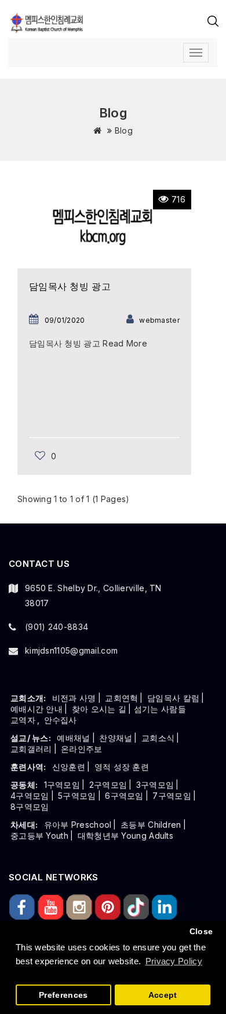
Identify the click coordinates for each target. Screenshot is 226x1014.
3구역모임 (155, 785)
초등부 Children (151, 824)
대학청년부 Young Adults (125, 835)
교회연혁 (121, 698)
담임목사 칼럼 (173, 698)
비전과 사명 (74, 698)
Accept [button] (162, 995)
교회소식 (157, 738)
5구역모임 (77, 796)
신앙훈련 (68, 767)
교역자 (22, 720)
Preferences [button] (63, 995)
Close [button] (201, 931)
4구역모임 (29, 796)
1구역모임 (62, 785)
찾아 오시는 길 (99, 709)
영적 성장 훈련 (121, 767)
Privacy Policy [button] (173, 961)
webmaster (159, 320)
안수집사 (60, 720)
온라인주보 (82, 749)
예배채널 (73, 738)
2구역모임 (108, 785)
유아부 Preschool (78, 824)
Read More (125, 343)
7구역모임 (171, 796)
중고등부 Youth (39, 835)
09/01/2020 (65, 320)
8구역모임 (29, 807)
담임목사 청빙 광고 (70, 286)
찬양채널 (115, 738)
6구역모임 (124, 796)
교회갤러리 (31, 749)
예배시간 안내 (36, 709)
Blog (124, 130)
